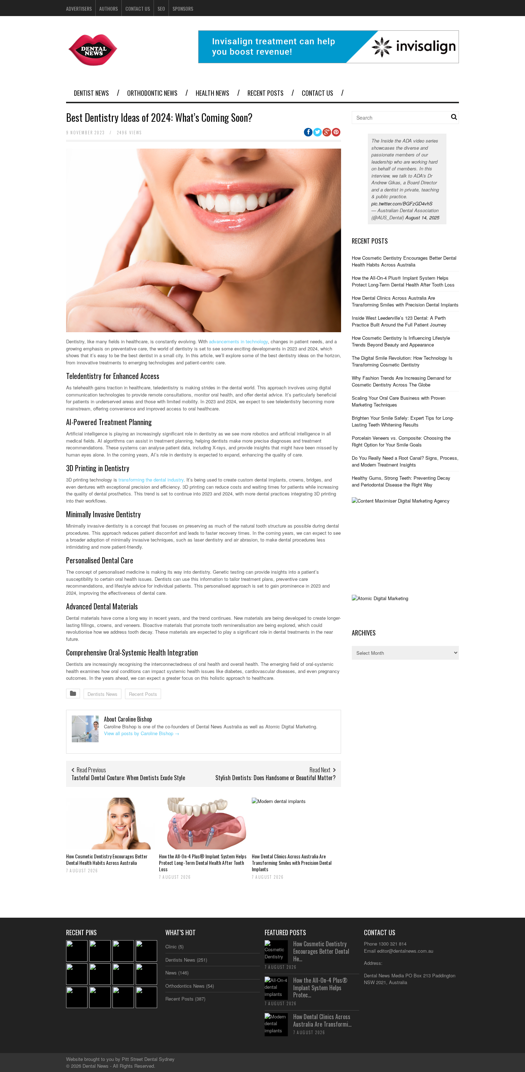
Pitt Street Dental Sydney (148, 1059)
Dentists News (103, 693)
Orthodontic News (152, 93)
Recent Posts (266, 93)
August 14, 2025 (422, 217)
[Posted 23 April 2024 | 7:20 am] (77, 997)
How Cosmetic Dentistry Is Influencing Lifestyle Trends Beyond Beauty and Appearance (401, 341)
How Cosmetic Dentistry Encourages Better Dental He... (321, 951)
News (171, 972)
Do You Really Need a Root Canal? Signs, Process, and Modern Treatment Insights (405, 461)
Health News (212, 93)
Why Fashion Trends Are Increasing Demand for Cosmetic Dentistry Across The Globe (401, 381)
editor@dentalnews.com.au (405, 950)
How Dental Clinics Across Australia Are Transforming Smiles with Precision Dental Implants (291, 862)
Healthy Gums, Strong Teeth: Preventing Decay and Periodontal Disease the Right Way (401, 481)
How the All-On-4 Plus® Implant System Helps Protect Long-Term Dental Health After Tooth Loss (202, 862)
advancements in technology (238, 341)
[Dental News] (93, 61)
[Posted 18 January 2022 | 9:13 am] (146, 997)
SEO (161, 8)
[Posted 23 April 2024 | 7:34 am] (100, 974)
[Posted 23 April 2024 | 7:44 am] (146, 951)
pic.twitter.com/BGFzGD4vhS (401, 203)
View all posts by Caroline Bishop (141, 733)
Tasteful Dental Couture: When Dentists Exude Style (128, 777)
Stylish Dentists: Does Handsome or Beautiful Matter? (275, 777)
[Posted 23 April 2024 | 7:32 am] (123, 974)
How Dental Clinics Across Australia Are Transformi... (322, 1020)
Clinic (171, 946)
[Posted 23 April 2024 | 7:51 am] (77, 951)
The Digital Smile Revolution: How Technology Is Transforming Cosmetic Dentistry (402, 361)
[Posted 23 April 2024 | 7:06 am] (123, 997)
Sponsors (182, 8)
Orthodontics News (185, 985)
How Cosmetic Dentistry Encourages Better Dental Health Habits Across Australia (107, 859)
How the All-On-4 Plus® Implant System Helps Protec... (320, 987)
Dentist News (91, 93)
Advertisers (79, 8)
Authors (108, 8)
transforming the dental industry (151, 479)
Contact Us (137, 8)
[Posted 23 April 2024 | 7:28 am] (146, 974)
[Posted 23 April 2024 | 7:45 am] (100, 951)
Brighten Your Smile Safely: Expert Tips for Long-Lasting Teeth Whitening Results (403, 421)
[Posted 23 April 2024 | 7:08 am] (100, 997)
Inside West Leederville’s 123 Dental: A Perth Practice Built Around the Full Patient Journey (399, 321)
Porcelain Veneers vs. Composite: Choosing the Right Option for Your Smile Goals (401, 441)
